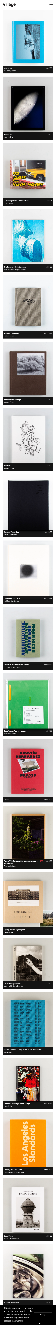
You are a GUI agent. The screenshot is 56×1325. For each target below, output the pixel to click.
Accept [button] (43, 1315)
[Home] (9, 4)
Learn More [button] (17, 1321)
